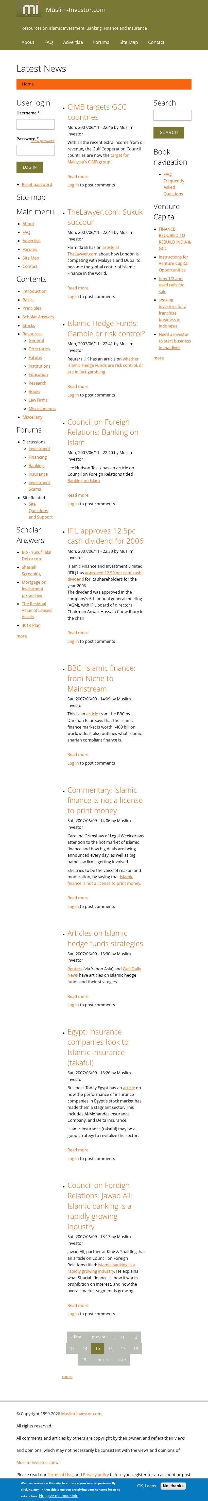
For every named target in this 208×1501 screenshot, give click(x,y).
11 (122, 1337)
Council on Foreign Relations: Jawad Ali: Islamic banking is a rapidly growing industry (99, 1205)
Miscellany (32, 417)
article (92, 714)
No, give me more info (58, 1496)
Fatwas (35, 357)
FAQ (48, 42)
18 (135, 1348)
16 (110, 1348)
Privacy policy (96, 1474)
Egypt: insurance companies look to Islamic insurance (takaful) (98, 1047)
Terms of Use (60, 1474)
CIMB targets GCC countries (96, 112)
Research (37, 383)
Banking (36, 465)
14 (85, 1348)
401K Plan (31, 625)
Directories (39, 349)
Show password (43, 141)
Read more (78, 176)
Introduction (35, 291)
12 (135, 1337)
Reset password (37, 184)
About (28, 42)
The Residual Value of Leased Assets (37, 610)
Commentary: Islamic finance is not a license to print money (105, 800)
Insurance (38, 474)
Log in (73, 185)
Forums (101, 42)
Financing (38, 457)
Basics (28, 300)
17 (123, 1348)
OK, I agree (147, 1486)
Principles (32, 308)
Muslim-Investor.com (81, 1414)
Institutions (39, 366)
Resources (33, 334)
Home (28, 84)
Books (34, 391)
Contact (156, 42)
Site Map (128, 42)
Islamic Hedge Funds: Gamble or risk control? (106, 328)
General (36, 340)
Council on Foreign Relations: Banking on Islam (102, 432)
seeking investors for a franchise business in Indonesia (172, 313)
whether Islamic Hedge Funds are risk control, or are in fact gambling (105, 365)
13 (72, 1348)
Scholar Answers (38, 317)
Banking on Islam (83, 481)
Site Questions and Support (41, 510)
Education (38, 374)
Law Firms (38, 400)
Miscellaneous (42, 408)
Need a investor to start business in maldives (175, 341)
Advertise (73, 42)
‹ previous (99, 1337)
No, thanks (173, 1486)
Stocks (29, 325)
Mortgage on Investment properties (34, 588)
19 (84, 1359)
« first (76, 1337)
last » (121, 1359)
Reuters (74, 969)
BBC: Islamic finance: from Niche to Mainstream (101, 678)
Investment (39, 448)
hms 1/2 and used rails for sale (171, 285)
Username (28, 113)
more (67, 1376)
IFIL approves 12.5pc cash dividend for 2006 (105, 536)
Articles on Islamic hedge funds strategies (105, 938)
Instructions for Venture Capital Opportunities (173, 263)
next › (103, 1359)
